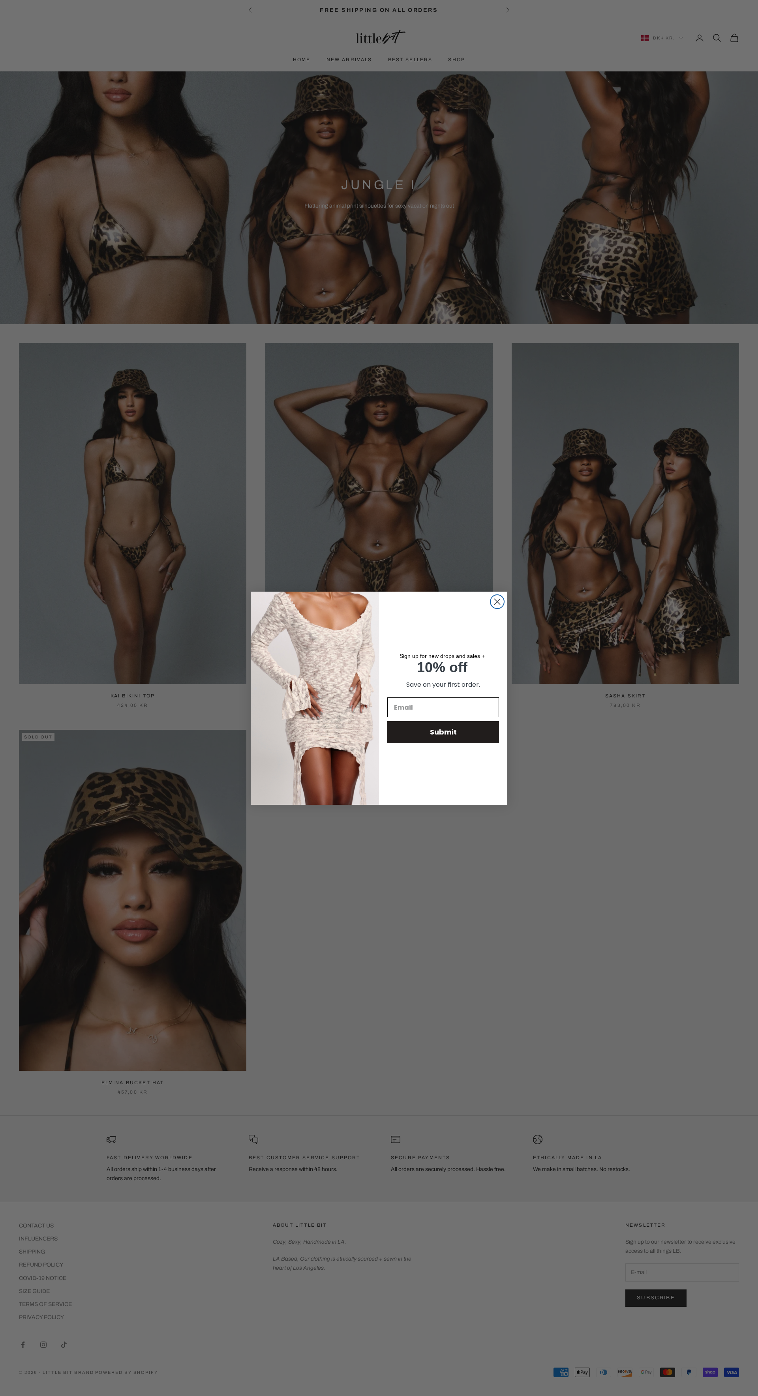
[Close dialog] (497, 602)
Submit (443, 732)
